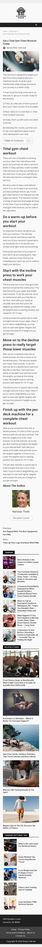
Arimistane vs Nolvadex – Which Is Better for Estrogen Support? (21, 702)
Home (13, 929)
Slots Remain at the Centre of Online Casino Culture (9, 562)
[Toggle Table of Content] (27, 141)
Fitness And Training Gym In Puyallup (10, 889)
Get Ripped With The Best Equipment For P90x (20, 531)
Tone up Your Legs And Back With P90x (21, 541)
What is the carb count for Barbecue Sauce (10, 845)
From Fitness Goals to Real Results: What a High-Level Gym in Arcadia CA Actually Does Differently (21, 664)
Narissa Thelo (11, 48)
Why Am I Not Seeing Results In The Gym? (21, 773)
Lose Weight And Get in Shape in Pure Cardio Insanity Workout (10, 874)
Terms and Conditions (15, 932)
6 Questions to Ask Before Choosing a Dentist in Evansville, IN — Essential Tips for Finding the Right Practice (9, 635)
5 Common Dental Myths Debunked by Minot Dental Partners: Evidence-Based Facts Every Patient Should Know (9, 591)
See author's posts (21, 518)
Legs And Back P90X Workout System (10, 903)
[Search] (36, 25)
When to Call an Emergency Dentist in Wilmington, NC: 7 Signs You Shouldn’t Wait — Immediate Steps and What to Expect (9, 606)
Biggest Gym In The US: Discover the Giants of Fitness (21, 809)
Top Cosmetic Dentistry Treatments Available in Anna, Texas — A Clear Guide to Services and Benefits (9, 577)
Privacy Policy (24, 929)
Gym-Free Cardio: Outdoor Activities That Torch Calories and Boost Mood (21, 738)
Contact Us (20, 936)
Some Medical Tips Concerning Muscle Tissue (10, 859)
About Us (31, 932)
